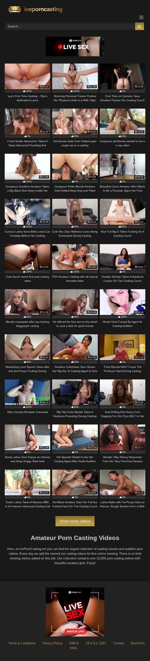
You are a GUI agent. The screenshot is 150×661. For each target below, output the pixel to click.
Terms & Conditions (22, 643)
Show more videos (75, 521)
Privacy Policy (52, 643)
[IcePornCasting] (75, 10)
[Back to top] (138, 649)
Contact (118, 643)
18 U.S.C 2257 (96, 643)
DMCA (74, 643)
